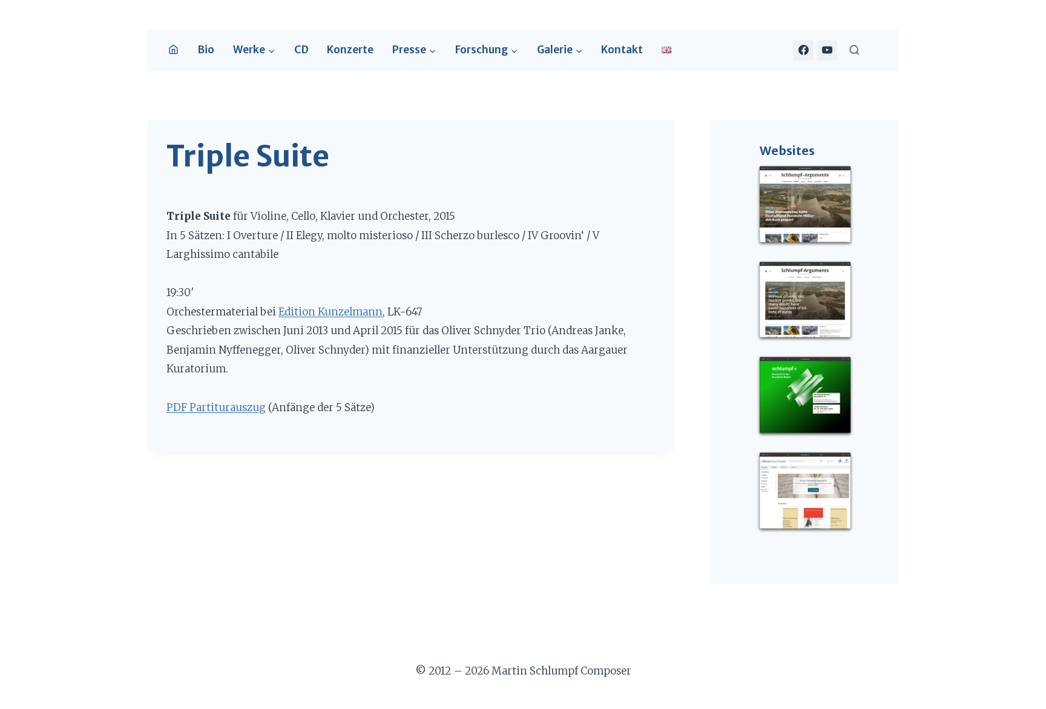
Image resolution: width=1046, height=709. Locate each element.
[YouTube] (827, 50)
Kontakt (622, 49)
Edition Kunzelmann (330, 311)
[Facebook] (803, 50)
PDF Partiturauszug (216, 407)
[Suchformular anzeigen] (854, 50)
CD (301, 49)
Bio (205, 49)
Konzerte (350, 49)
